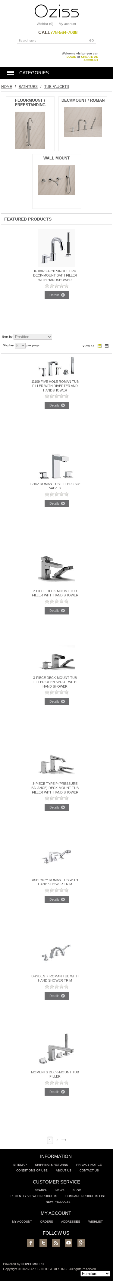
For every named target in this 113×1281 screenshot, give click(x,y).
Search (41, 1190)
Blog (77, 1190)
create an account (89, 58)
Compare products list (85, 1196)
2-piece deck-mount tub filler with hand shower (55, 593)
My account (67, 24)
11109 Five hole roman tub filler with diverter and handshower (55, 386)
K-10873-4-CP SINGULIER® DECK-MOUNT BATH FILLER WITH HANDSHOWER (55, 275)
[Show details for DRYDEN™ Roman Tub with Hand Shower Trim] (56, 971)
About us (63, 1170)
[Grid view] (99, 346)
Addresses (70, 1221)
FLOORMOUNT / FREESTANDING (30, 102)
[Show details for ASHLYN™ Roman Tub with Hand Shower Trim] (56, 874)
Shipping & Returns (51, 1164)
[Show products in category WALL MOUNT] (56, 193)
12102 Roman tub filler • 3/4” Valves (55, 486)
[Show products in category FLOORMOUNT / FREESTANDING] (30, 147)
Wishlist (95, 1221)
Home (6, 87)
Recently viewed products (34, 1196)
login (71, 56)
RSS (56, 1243)
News (59, 1190)
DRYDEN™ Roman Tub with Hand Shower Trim (55, 978)
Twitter (43, 1243)
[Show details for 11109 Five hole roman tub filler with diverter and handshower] (56, 376)
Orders (46, 1221)
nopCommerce (33, 1264)
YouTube (68, 1243)
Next (63, 1140)
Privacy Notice (89, 1164)
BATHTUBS (28, 87)
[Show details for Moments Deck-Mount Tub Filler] (56, 1067)
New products (58, 1201)
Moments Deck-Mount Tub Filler (55, 1074)
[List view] (107, 346)
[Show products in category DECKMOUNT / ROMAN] (83, 135)
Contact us (89, 1170)
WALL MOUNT (56, 158)
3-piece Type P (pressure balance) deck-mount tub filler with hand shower (55, 788)
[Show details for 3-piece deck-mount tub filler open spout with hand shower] (56, 672)
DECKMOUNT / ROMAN (83, 100)
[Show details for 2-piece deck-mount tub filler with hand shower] (56, 585)
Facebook (30, 1243)
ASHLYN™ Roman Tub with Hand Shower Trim (55, 882)
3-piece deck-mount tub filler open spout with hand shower (55, 682)
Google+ (81, 1243)
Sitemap (20, 1164)
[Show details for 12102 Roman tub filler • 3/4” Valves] (56, 478)
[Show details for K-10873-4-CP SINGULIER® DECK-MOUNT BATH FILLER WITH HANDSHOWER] (56, 266)
